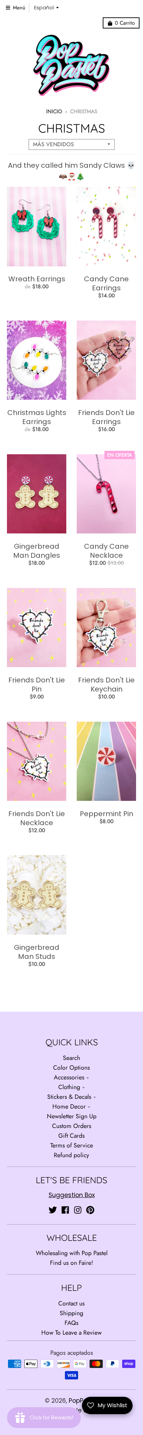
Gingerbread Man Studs (36, 952)
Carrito (125, 23)
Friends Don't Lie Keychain (106, 684)
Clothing (69, 1087)
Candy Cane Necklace (106, 550)
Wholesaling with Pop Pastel (72, 1253)
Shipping (71, 1313)
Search (71, 1057)
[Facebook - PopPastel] (65, 1210)
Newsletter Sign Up (71, 1116)
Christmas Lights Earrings (36, 417)
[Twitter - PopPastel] (53, 1210)
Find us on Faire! (71, 1262)
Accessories (69, 1077)
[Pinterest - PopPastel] (90, 1210)
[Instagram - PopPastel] (78, 1210)
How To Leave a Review (71, 1332)
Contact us (71, 1303)
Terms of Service (71, 1145)
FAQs (71, 1322)
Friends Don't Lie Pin (36, 684)
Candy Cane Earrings (106, 283)
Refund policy (71, 1155)
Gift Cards (71, 1135)
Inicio (54, 111)
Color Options (71, 1067)
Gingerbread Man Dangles (36, 550)
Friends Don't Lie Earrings (106, 417)
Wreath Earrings (36, 279)
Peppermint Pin (106, 814)
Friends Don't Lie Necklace (36, 818)
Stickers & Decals (69, 1096)
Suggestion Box (72, 1195)
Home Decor (69, 1106)
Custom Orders (71, 1125)
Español (44, 7)
